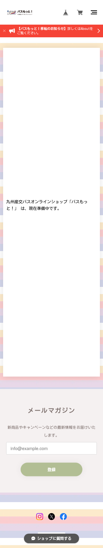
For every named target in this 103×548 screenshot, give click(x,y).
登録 (51, 469)
